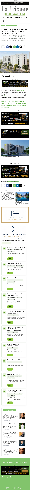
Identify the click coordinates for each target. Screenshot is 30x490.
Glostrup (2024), (13, 103)
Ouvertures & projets (11, 25)
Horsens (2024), (13, 105)
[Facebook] (7, 46)
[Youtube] (13, 477)
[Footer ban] (15, 470)
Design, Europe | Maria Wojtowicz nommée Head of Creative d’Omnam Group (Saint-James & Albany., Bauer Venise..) (10, 416)
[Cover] (15, 88)
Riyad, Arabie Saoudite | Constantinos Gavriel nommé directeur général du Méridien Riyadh (10, 434)
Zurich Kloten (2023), (15, 101)
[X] (10, 46)
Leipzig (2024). (5, 107)
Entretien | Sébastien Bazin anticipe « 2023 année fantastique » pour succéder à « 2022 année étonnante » (7, 198)
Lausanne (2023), (5, 101)
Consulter (10, 258)
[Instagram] (5, 477)
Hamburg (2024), (22, 103)
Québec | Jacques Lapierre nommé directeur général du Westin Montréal (10, 442)
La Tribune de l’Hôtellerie (18, 43)
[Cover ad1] (15, 171)
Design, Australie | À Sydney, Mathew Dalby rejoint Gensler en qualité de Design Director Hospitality (10, 450)
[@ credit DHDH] (15, 4)
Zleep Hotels (20, 90)
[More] (24, 46)
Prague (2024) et (22, 105)
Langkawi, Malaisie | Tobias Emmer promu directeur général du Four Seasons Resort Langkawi (10, 425)
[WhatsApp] (14, 46)
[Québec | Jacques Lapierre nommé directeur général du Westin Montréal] (22, 443)
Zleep (5, 96)
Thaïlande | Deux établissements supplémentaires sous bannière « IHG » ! (22, 203)
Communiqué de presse (12, 181)
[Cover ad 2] (15, 118)
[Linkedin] (17, 46)
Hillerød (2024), (5, 105)
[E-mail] (20, 46)
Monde (3, 25)
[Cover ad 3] (15, 138)
